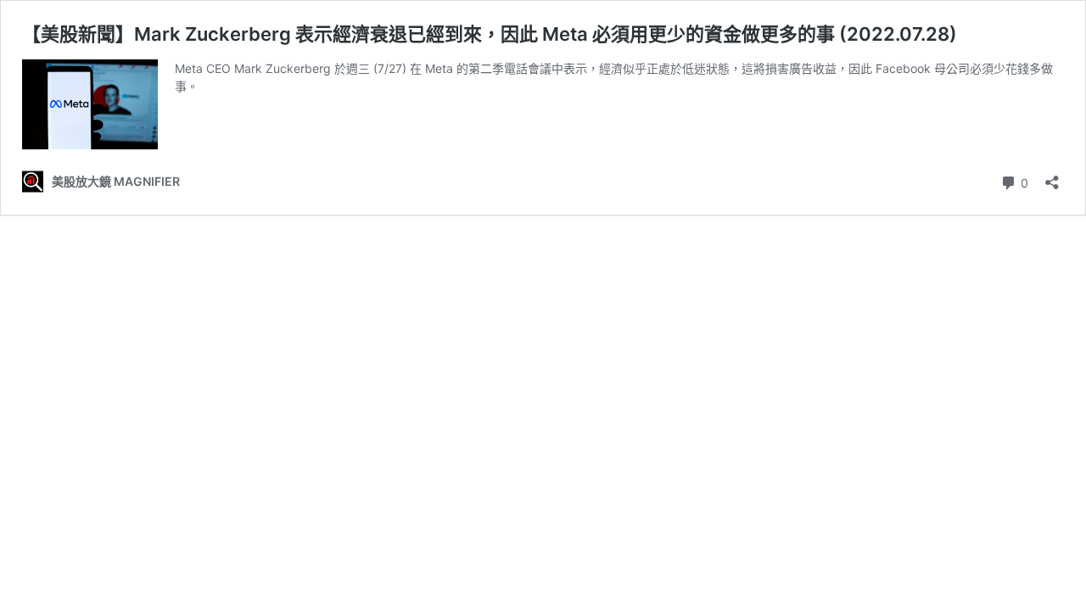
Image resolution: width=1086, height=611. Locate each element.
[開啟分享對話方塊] (1052, 177)
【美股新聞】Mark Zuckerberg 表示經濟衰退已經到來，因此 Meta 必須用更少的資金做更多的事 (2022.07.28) (489, 34)
